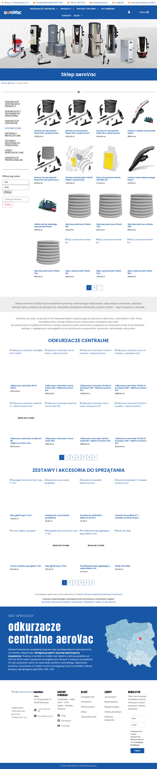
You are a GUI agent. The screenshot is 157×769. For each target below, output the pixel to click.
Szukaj (7, 204)
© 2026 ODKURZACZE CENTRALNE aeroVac (78, 766)
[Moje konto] (129, 12)
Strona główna (8, 83)
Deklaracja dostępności (109, 718)
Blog (63, 715)
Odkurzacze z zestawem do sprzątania (13, 113)
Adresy (83, 712)
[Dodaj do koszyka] (60, 107)
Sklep (76, 15)
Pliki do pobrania (88, 707)
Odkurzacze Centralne (12, 122)
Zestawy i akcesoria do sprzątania (12, 143)
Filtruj (7, 192)
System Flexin (13, 128)
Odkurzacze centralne (42, 8)
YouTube (65, 725)
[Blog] (58, 715)
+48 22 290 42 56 (77, 2)
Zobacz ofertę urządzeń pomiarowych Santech (99, 594)
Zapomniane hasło (88, 717)
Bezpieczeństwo (111, 702)
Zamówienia (86, 702)
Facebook (66, 720)
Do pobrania (108, 8)
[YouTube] (58, 725)
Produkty (65, 8)
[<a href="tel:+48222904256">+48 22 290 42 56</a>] (35, 710)
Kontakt (66, 15)
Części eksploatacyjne (14, 151)
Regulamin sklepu (112, 707)
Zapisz (137, 750)
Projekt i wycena (86, 8)
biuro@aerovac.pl (100, 2)
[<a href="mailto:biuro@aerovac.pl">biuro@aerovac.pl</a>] (35, 716)
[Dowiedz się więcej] (39, 411)
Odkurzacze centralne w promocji (12, 103)
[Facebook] (58, 720)
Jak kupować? (110, 697)
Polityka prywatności (113, 712)
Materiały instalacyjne (13, 134)
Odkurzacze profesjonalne (14, 158)
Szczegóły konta (87, 697)
